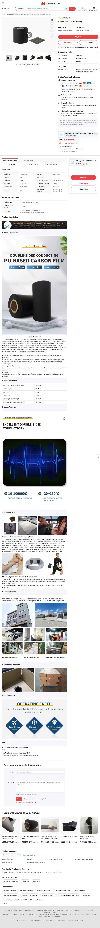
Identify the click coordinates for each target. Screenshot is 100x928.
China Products (18, 910)
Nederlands (65, 914)
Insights (54, 912)
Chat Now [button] (90, 42)
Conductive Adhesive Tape (30, 895)
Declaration (70, 920)
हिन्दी (87, 914)
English (16, 914)
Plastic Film (29, 859)
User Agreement (61, 920)
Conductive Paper (79, 890)
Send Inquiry (67, 42)
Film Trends (7, 900)
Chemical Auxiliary (7, 859)
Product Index (89, 910)
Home (3, 14)
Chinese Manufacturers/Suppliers (33, 910)
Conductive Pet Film (48, 895)
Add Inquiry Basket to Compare (29, 64)
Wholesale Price (58, 910)
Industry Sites (68, 910)
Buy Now (78, 37)
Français (35, 914)
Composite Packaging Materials (42, 14)
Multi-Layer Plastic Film (11, 881)
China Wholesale (48, 910)
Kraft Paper (36, 881)
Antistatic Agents (7, 862)
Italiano (52, 914)
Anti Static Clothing (56, 859)
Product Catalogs (29, 855)
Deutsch (58, 914)
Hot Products (8, 910)
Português (28, 914)
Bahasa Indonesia (56, 916)
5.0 (77, 164)
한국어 (77, 914)
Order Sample (94, 47)
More (3, 903)
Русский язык (43, 914)
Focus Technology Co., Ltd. (37, 920)
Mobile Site (47, 912)
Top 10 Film (86, 895)
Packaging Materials (26, 14)
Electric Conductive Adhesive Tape (68, 895)
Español (22, 914)
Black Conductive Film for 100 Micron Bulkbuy (28, 900)
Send (18, 799)
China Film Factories (10, 890)
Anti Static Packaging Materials (83, 859)
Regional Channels (79, 910)
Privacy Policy (79, 920)
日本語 (82, 914)
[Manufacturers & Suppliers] (50, 3)
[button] (60, 164)
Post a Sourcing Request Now (26, 802)
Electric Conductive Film (11, 895)
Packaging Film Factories (62, 890)
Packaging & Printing (12, 14)
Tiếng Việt (47, 916)
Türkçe (40, 916)
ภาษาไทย (93, 914)
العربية (71, 914)
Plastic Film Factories (26, 890)
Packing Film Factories (44, 890)
